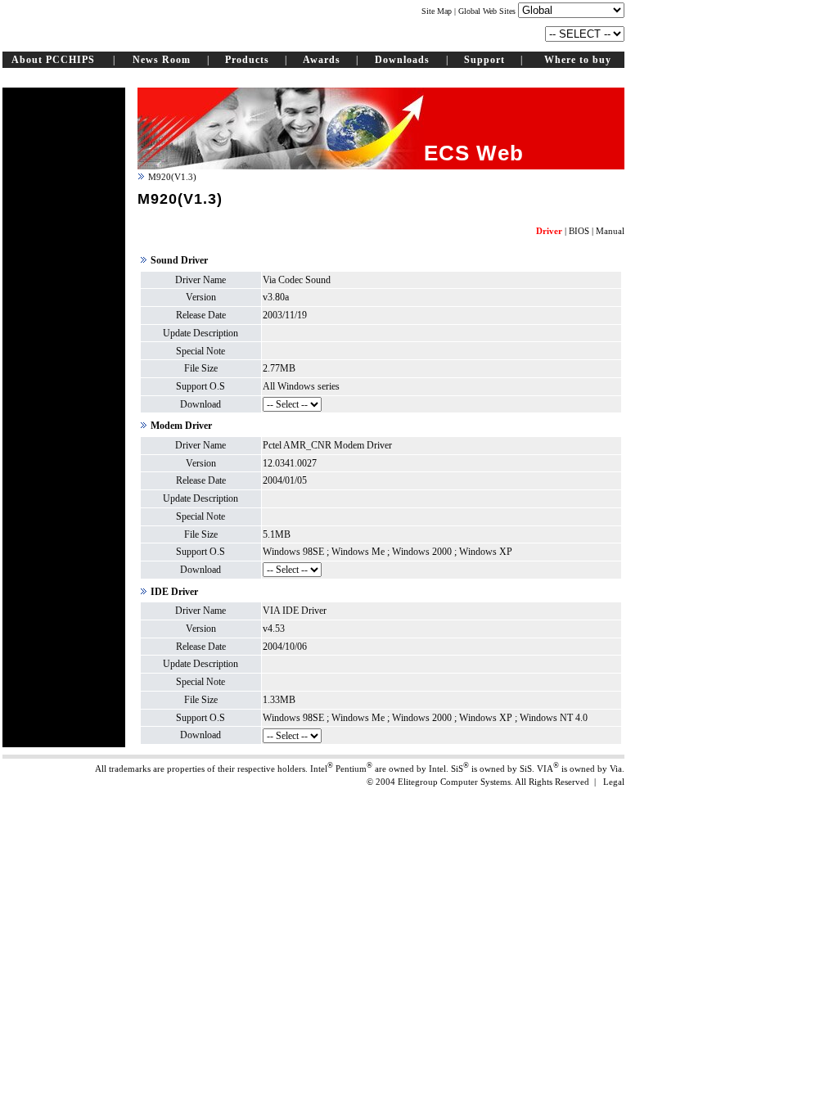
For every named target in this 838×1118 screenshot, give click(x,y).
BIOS (579, 231)
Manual (610, 231)
